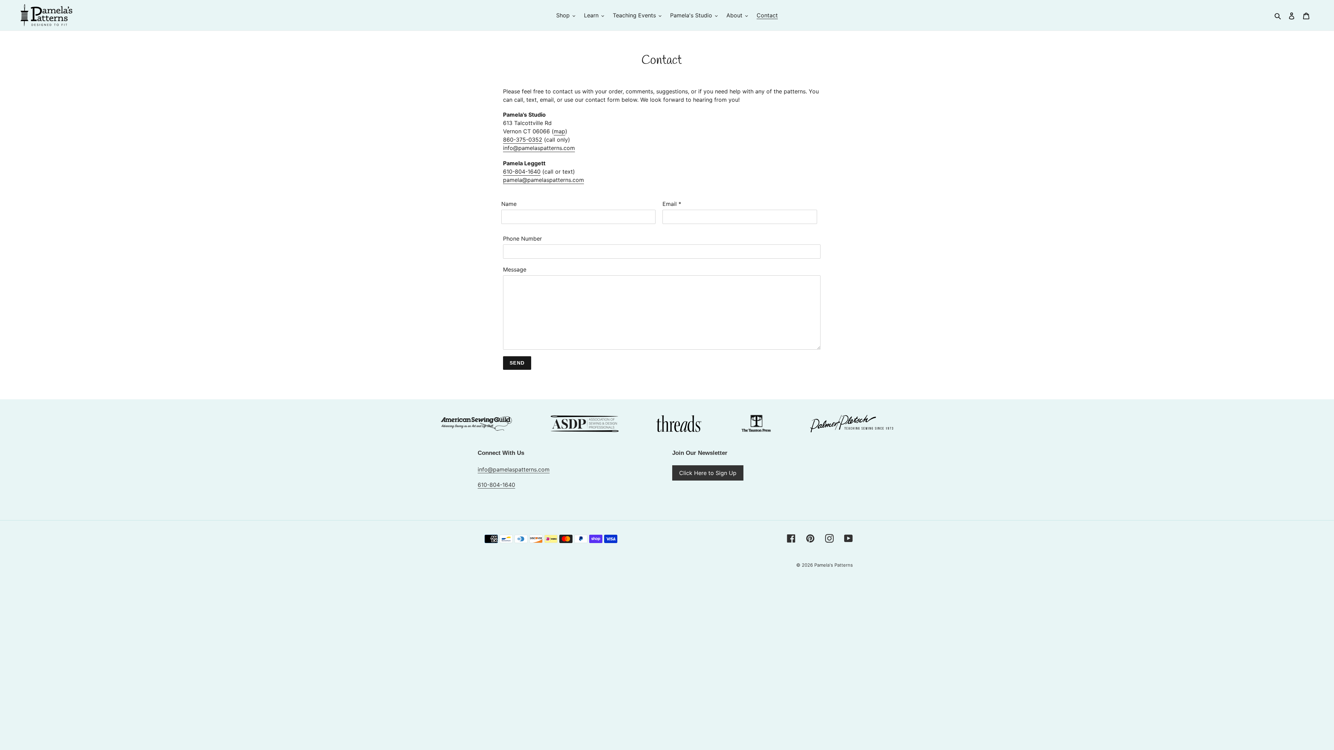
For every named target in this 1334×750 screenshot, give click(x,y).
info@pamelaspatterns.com (539, 147)
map (559, 131)
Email (671, 203)
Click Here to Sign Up (707, 472)
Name (509, 203)
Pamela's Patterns (833, 565)
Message (514, 269)
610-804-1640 (522, 171)
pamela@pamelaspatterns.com (543, 179)
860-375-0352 (522, 139)
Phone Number (522, 238)
